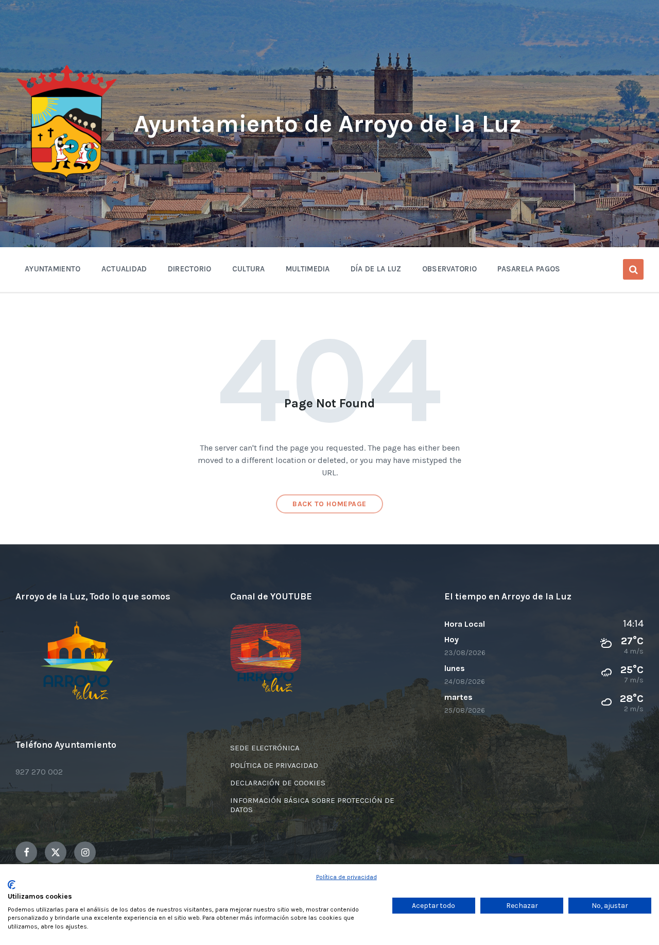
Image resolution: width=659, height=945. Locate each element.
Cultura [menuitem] (248, 268)
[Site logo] (66, 178)
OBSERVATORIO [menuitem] (449, 268)
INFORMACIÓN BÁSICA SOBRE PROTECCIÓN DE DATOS (312, 805)
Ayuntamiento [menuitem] (53, 268)
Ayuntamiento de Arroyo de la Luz (328, 123)
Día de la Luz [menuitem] (376, 268)
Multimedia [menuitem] (308, 268)
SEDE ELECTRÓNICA (265, 747)
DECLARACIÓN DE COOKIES (277, 782)
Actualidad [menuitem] (124, 268)
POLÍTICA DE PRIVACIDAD (274, 765)
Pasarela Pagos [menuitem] (528, 268)
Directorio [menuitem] (190, 268)
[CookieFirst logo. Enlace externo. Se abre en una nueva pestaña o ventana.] (11, 884)
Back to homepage (329, 504)
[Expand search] (633, 269)
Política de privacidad (346, 877)
